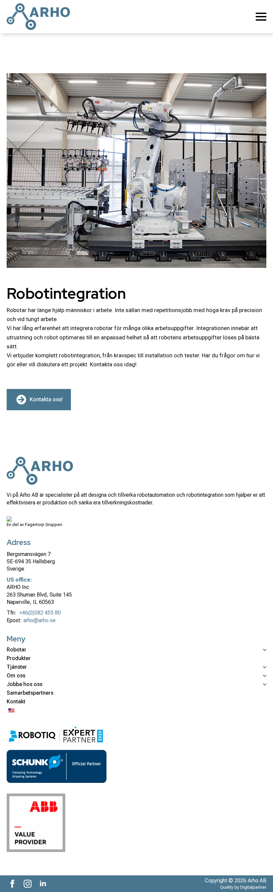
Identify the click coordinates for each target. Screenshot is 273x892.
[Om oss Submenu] (263, 675)
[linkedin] (43, 883)
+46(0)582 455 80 (40, 613)
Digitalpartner (253, 887)
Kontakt (16, 701)
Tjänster (17, 667)
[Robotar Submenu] (263, 649)
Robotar (16, 649)
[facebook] (12, 883)
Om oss (16, 675)
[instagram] (27, 883)
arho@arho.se (39, 620)
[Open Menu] (261, 16)
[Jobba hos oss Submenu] (263, 684)
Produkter (19, 658)
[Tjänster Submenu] (263, 667)
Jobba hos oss (24, 684)
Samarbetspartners (30, 693)
